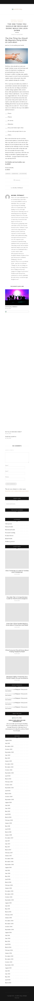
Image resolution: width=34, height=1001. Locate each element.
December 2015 (9, 891)
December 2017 (9, 838)
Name (7, 465)
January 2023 (8, 761)
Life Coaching (23, 173)
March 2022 (8, 779)
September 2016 (9, 864)
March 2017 (8, 849)
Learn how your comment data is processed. (17, 491)
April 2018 (7, 829)
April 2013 (7, 979)
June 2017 (7, 844)
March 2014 (8, 947)
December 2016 (9, 858)
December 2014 (9, 920)
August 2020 (8, 802)
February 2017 (9, 852)
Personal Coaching (17, 20)
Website (7, 477)
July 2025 (7, 743)
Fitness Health (9, 526)
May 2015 (7, 909)
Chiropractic (8, 524)
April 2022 (7, 776)
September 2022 (9, 773)
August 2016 (8, 867)
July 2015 (7, 906)
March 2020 (8, 817)
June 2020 (7, 808)
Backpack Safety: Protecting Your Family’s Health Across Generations (17, 677)
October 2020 (8, 796)
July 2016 (7, 870)
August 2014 (8, 932)
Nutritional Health (10, 529)
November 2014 (9, 923)
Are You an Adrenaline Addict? (13, 431)
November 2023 (9, 746)
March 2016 (8, 882)
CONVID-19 (8, 173)
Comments (17, 180)
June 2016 (7, 873)
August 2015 (8, 903)
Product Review (9, 535)
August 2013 (8, 968)
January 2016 (8, 888)
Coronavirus (15, 173)
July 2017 (7, 841)
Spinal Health (8, 538)
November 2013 (9, 959)
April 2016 (7, 879)
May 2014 (7, 941)
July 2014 (7, 935)
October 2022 (8, 770)
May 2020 (7, 811)
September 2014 (9, 929)
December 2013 (9, 956)
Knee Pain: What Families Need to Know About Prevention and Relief (17, 624)
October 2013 (8, 962)
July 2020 (7, 805)
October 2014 (8, 926)
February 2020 (9, 820)
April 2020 (8, 814)
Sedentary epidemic (10, 436)
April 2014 (7, 944)
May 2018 (7, 826)
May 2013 (7, 977)
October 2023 (8, 749)
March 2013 (8, 982)
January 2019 (8, 823)
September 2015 (9, 900)
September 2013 (9, 965)
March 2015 (8, 912)
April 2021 (7, 790)
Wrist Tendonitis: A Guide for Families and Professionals (17, 571)
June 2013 (7, 974)
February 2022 (9, 781)
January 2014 (8, 953)
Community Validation (11, 306)
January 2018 (8, 835)
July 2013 (7, 971)
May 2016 (7, 876)
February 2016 (9, 885)
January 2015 (8, 917)
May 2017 (7, 846)
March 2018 (8, 832)
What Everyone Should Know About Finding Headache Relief (17, 650)
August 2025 (8, 740)
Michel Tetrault (18, 187)
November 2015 (9, 894)
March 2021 (8, 793)
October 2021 (8, 784)
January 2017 (8, 855)
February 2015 (9, 914)
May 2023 (7, 758)
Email (7, 471)
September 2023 (9, 752)
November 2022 (9, 767)
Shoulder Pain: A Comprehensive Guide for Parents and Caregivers (17, 597)
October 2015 (8, 897)
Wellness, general (17, 21)
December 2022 (9, 764)
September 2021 (9, 787)
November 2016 (9, 861)
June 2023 (7, 755)
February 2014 (9, 950)
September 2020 (9, 799)
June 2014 (7, 938)
